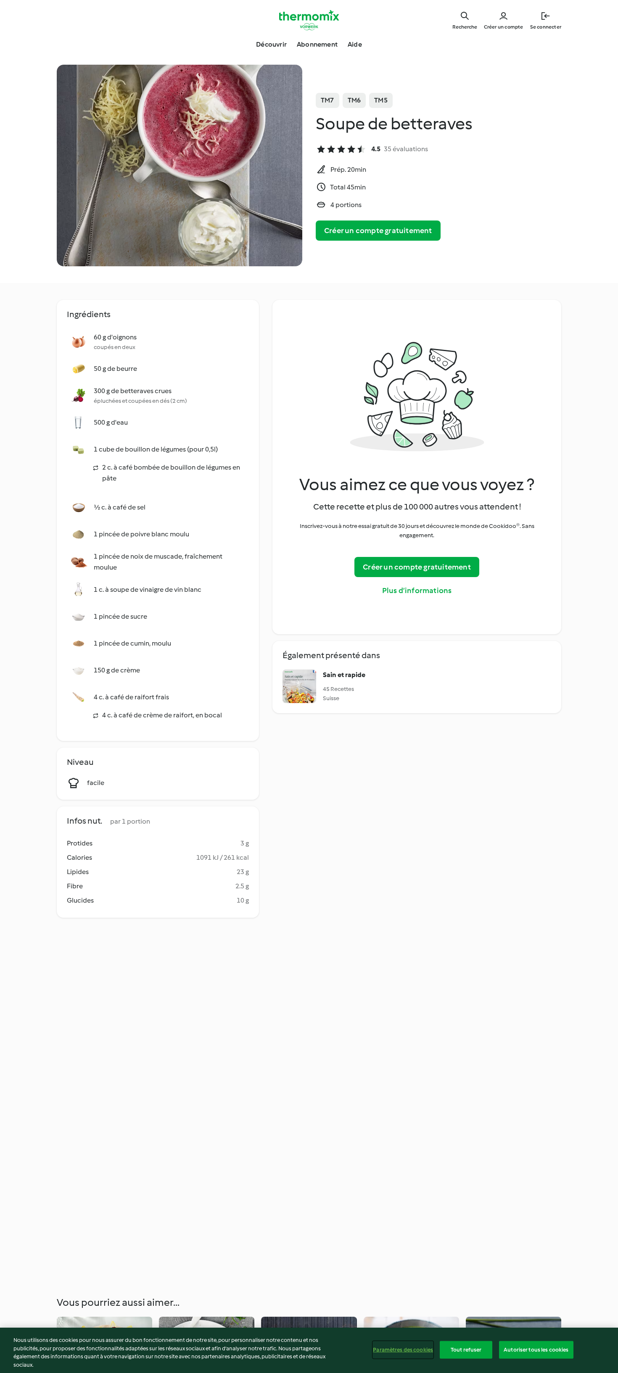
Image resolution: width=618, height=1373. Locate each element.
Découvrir (271, 44)
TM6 (354, 100)
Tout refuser (466, 1350)
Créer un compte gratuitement (378, 230)
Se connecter (545, 27)
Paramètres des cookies (403, 1350)
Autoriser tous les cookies (536, 1350)
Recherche (464, 27)
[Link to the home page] (309, 20)
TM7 (327, 100)
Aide (355, 44)
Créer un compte (503, 27)
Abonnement (317, 44)
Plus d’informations (417, 590)
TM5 (381, 100)
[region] (309, 1350)
